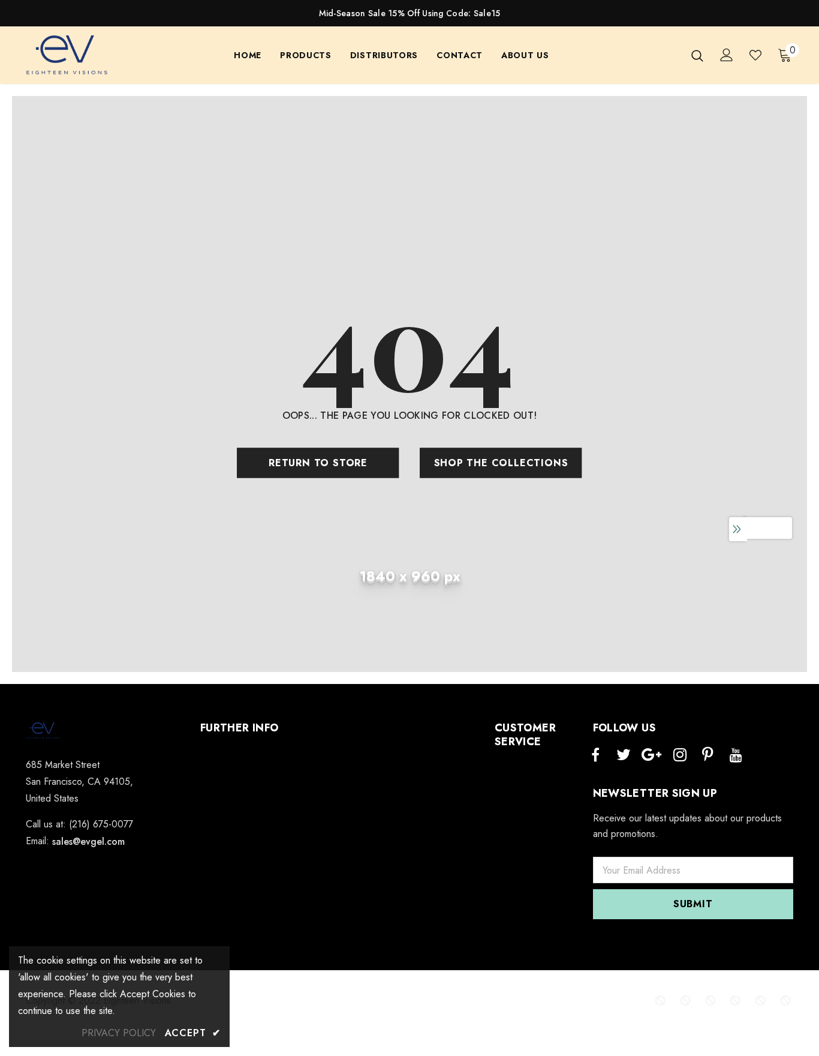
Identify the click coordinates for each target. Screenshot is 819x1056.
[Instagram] (680, 756)
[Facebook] (595, 756)
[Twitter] (623, 756)
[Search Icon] (697, 55)
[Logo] (68, 55)
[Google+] (652, 756)
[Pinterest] (708, 756)
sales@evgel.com (88, 841)
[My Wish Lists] (755, 55)
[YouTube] (736, 756)
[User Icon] (726, 55)
